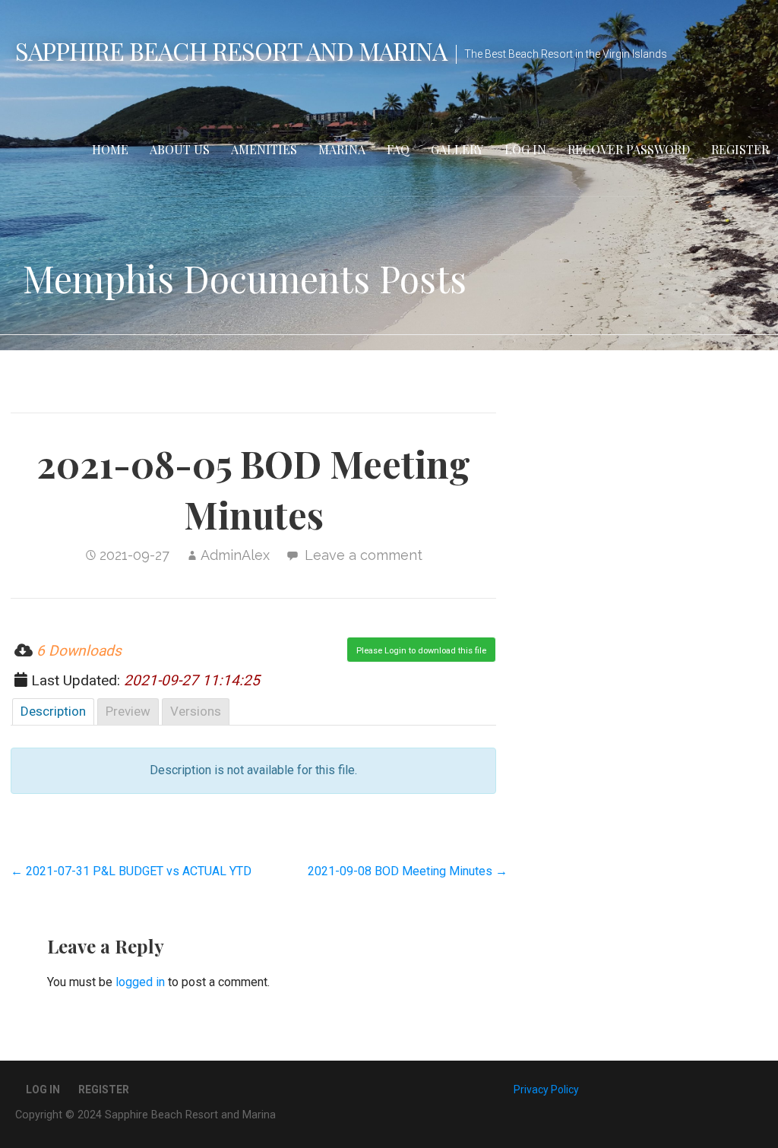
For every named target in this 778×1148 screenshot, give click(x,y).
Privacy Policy (546, 1089)
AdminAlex (235, 555)
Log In (525, 149)
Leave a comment (363, 555)
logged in (140, 982)
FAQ (398, 149)
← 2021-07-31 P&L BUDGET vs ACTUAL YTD (131, 871)
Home (110, 149)
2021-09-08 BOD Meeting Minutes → (408, 871)
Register (740, 149)
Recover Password (629, 149)
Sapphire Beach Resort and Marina (231, 50)
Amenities (264, 149)
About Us (180, 149)
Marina (341, 149)
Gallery (457, 149)
